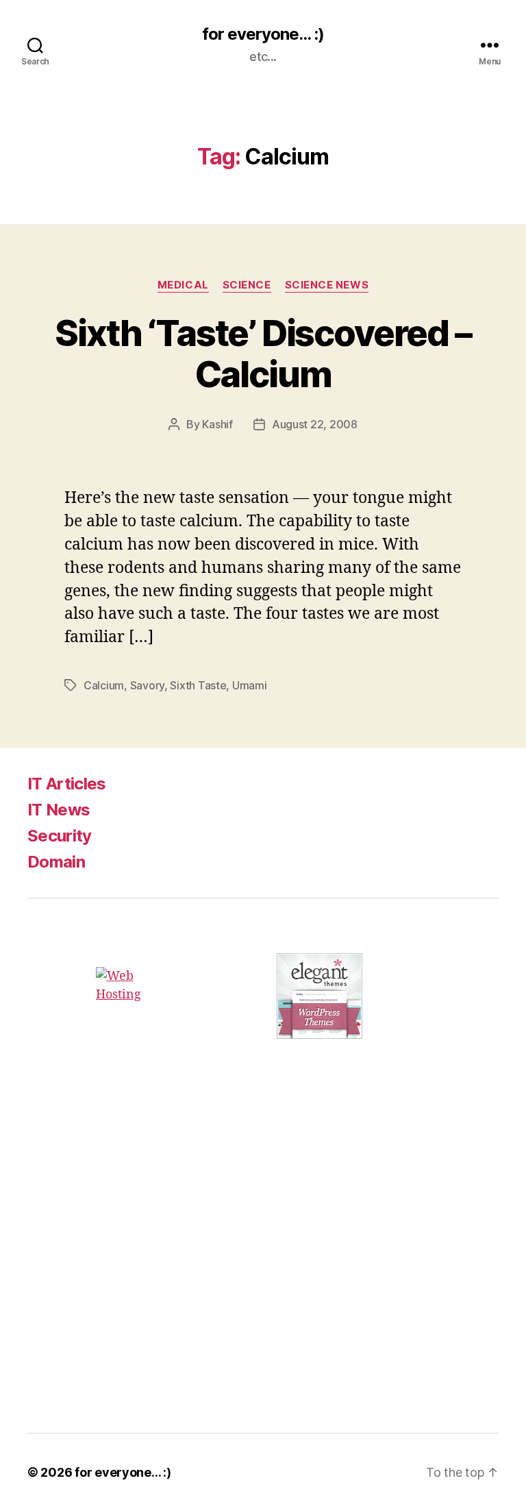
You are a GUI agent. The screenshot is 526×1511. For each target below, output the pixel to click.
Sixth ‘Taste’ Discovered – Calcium (263, 353)
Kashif (217, 424)
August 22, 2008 (315, 424)
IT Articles (66, 784)
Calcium (104, 685)
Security (59, 836)
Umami (249, 685)
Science (247, 285)
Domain (56, 862)
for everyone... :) (263, 34)
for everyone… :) (123, 1472)
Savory (147, 685)
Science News (327, 285)
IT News (58, 810)
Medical (183, 285)
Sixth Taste (198, 685)
